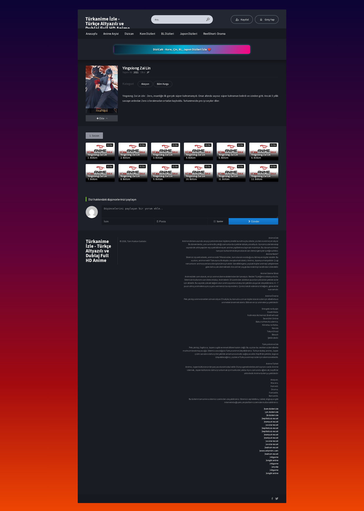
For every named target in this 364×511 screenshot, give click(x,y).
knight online (272, 460)
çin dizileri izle (271, 411)
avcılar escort (272, 424)
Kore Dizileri (147, 33)
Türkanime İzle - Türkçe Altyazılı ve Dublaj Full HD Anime (107, 23)
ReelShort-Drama (214, 33)
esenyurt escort (271, 421)
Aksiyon (145, 84)
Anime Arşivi (110, 33)
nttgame (274, 457)
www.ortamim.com (269, 450)
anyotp (275, 466)
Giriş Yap (269, 19)
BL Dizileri (167, 33)
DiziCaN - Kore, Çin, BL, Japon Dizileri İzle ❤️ (182, 49)
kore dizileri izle (271, 408)
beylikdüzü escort (270, 418)
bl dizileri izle (272, 415)
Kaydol (244, 19)
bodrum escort (271, 447)
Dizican (129, 33)
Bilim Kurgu (163, 84)
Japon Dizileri (188, 33)
